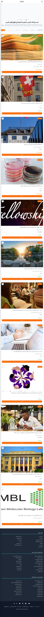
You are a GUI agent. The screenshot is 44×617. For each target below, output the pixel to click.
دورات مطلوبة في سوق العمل (39, 556)
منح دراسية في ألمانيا (40, 591)
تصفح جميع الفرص (39, 30)
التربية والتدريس (40, 568)
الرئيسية (37, 606)
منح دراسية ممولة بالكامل (39, 541)
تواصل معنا (19, 606)
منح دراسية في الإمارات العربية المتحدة (38, 585)
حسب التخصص (18, 30)
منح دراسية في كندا (40, 587)
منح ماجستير (41, 536)
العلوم (20, 564)
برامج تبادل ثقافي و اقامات (17, 545)
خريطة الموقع (6, 606)
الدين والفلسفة (19, 569)
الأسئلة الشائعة (13, 606)
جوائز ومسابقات (40, 546)
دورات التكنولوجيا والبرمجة (39, 562)
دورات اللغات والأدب (40, 557)
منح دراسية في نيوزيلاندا (18, 594)
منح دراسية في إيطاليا (18, 587)
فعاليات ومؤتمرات (18, 538)
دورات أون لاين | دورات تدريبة (37, 552)
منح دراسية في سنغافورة (18, 584)
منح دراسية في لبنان (18, 585)
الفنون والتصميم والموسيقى (39, 559)
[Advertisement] (22, 614)
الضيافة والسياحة (18, 562)
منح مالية (41, 543)
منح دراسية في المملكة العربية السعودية (16, 582)
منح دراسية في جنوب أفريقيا (17, 591)
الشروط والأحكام (25, 606)
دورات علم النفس (40, 564)
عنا (34, 606)
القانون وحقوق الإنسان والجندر (38, 566)
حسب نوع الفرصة (33, 30)
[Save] (3, 36)
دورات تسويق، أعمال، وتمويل (17, 556)
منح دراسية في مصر (40, 589)
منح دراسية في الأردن (40, 582)
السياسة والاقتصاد (18, 566)
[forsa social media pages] (29, 603)
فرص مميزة (40, 532)
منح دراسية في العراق (18, 592)
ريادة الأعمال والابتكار (18, 561)
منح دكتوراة (41, 538)
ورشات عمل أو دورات (18, 536)
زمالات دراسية (40, 35)
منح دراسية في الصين (40, 594)
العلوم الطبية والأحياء (18, 557)
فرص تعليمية (21, 19)
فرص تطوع (19, 539)
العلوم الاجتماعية (19, 568)
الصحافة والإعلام (40, 571)
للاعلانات (31, 606)
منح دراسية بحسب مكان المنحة (37, 577)
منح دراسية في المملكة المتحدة (39, 584)
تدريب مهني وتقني (19, 543)
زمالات (20, 541)
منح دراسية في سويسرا (18, 580)
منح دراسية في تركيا (40, 592)
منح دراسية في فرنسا (18, 589)
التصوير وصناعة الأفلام (39, 561)
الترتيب (8, 30)
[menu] (42, 2)
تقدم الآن (22, 71)
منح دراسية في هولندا (40, 596)
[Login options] (2, 2)
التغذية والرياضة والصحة (39, 569)
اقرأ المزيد (2, 25)
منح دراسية (41, 545)
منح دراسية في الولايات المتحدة (39, 580)
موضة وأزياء (19, 559)
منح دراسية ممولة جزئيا (39, 539)
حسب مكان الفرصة (25, 30)
